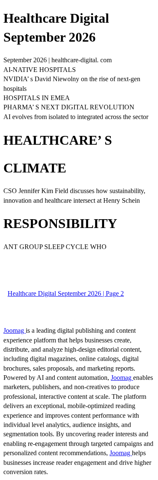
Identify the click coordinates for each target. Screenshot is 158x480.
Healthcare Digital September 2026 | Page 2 (66, 293)
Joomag (14, 330)
